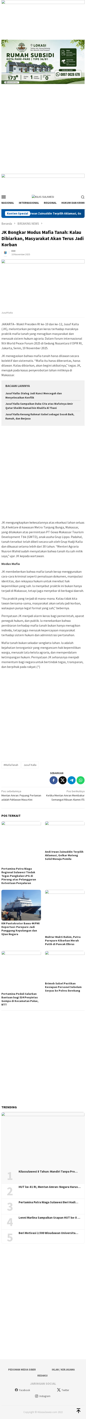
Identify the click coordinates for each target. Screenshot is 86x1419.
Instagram (44, 1396)
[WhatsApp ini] (81, 780)
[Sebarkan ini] (54, 780)
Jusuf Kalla (30, 765)
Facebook (24, 1390)
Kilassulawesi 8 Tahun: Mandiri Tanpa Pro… (48, 1171)
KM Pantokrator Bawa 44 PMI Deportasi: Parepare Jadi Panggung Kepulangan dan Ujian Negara (20, 929)
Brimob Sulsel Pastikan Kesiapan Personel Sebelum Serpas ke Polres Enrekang (63, 987)
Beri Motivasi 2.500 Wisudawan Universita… (48, 1233)
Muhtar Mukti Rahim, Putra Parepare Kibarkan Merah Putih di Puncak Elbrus (63, 940)
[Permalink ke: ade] (5, 252)
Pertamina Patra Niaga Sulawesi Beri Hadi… (48, 1202)
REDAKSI (42, 1375)
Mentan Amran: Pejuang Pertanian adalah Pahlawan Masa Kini (21, 795)
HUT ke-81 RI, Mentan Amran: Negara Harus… (50, 1187)
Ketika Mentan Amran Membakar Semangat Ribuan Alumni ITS (65, 795)
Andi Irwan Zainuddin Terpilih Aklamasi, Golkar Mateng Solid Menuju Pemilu (64, 855)
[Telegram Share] (72, 780)
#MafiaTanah (11, 765)
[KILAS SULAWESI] (43, 196)
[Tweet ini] (63, 780)
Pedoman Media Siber (22, 1369)
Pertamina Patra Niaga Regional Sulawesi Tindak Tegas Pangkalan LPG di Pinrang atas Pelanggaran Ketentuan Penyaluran (18, 876)
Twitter (65, 1390)
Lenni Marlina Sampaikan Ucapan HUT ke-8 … (49, 1217)
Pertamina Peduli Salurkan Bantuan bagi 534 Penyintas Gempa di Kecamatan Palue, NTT (19, 999)
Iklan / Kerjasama (63, 1369)
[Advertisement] (43, 131)
